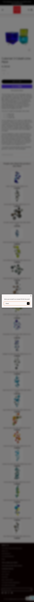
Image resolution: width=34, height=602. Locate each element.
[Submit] (28, 303)
